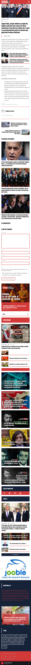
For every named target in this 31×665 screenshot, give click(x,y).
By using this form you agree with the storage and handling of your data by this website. (14, 274)
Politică (2, 103)
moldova (12, 639)
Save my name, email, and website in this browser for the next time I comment (14, 270)
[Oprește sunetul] (29, 663)
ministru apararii (9, 104)
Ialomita (24, 636)
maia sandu (4, 639)
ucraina (4, 646)
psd (17, 639)
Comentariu (3, 232)
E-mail (2, 255)
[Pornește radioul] (2, 663)
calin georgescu (10, 636)
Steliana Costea (7, 36)
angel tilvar (3, 104)
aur (3, 636)
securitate (15, 104)
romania (16, 643)
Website (3, 260)
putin (22, 639)
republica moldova (6, 643)
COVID (18, 636)
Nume (2, 249)
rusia (21, 643)
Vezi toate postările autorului (7, 115)
